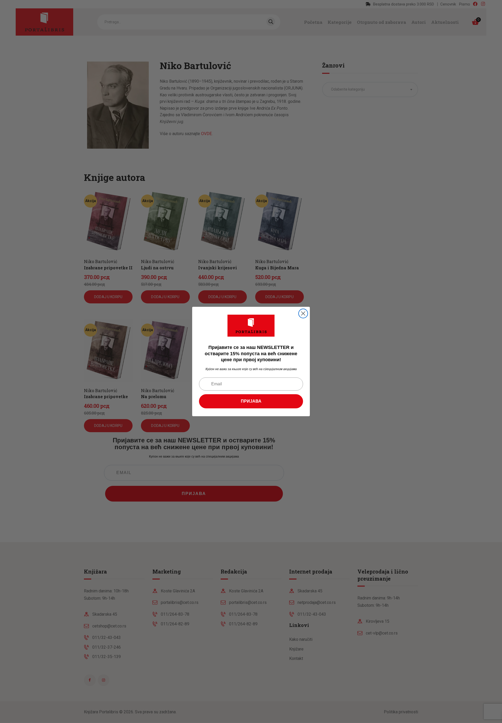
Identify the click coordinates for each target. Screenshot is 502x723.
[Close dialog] (303, 313)
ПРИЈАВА (251, 401)
